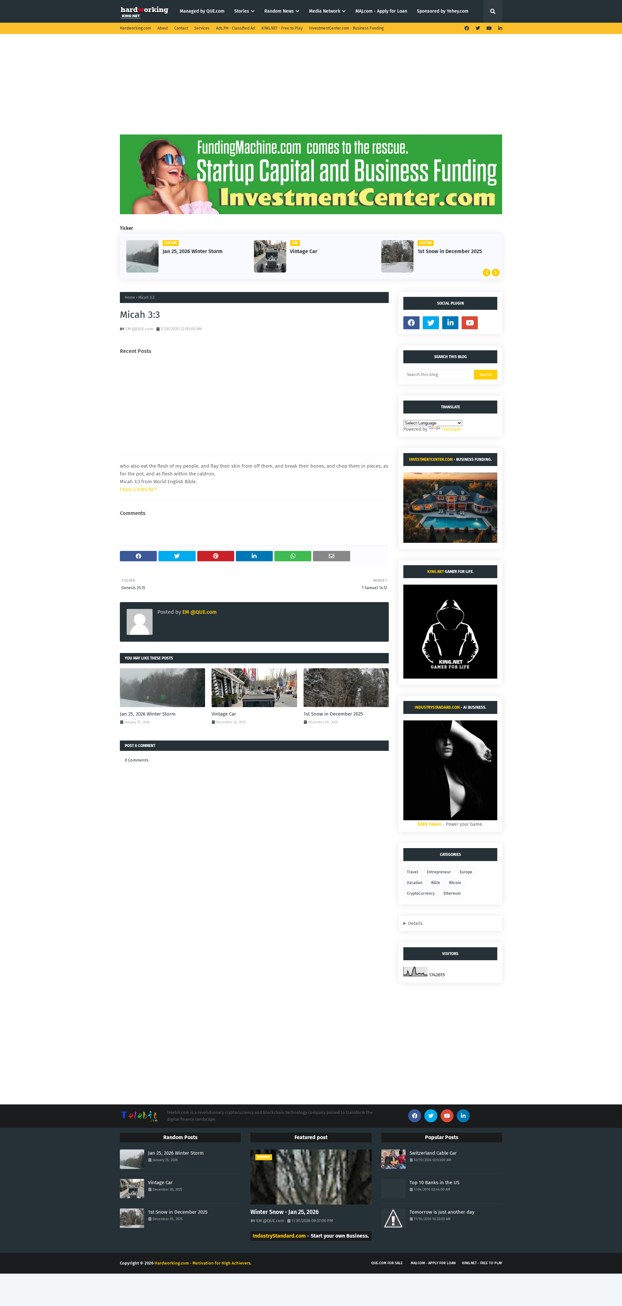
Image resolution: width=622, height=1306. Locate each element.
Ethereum (452, 893)
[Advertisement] (311, 89)
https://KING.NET (138, 489)
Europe (466, 872)
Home (130, 297)
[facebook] (467, 28)
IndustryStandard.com (437, 707)
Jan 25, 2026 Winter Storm (148, 714)
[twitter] (478, 28)
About (162, 28)
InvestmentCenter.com (431, 459)
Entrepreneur (439, 872)
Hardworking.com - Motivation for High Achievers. (203, 1263)
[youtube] (489, 28)
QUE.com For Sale (387, 1263)
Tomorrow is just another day (441, 1212)
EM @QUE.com (139, 328)
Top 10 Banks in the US (434, 1182)
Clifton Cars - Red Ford (455, 251)
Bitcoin (455, 882)
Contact (181, 28)
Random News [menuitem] (279, 11)
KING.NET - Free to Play (282, 28)
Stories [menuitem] (241, 11)
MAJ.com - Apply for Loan (433, 1263)
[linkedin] (499, 28)
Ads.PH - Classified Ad (235, 28)
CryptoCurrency (421, 893)
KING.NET (435, 571)
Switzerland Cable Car (433, 1153)
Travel (412, 872)
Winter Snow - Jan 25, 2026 (284, 1212)
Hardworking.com (135, 28)
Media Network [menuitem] (324, 11)
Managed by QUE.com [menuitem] (202, 11)
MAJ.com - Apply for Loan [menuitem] (381, 11)
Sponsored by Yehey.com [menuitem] (442, 11)
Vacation (414, 882)
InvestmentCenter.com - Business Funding (346, 28)
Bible (435, 882)
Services (202, 28)
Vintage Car (187, 251)
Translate (451, 429)
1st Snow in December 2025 (333, 251)
